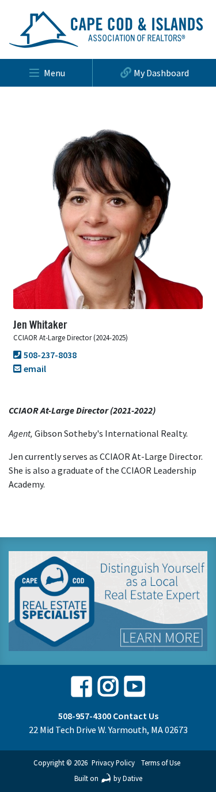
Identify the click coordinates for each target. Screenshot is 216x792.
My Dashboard (161, 73)
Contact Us (135, 716)
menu (54, 73)
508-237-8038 (50, 354)
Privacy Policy (113, 762)
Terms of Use (160, 762)
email (35, 368)
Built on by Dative (108, 778)
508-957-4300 (84, 716)
